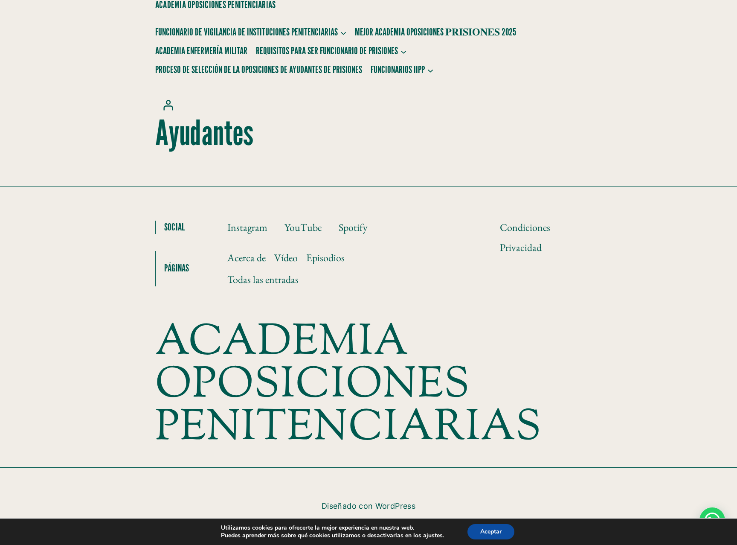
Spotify (353, 227)
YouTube (303, 227)
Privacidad (521, 247)
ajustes (433, 535)
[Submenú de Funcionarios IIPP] (430, 70)
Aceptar (491, 532)
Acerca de (246, 257)
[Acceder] (168, 105)
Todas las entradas (263, 279)
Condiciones (525, 227)
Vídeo (286, 257)
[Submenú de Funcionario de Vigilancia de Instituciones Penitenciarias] (343, 32)
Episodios (325, 257)
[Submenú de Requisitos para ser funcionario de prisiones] (403, 51)
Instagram (247, 227)
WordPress (395, 505)
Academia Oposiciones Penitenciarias (215, 5)
